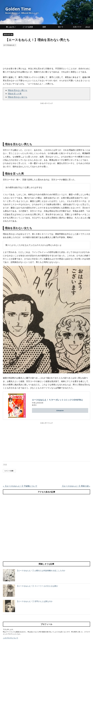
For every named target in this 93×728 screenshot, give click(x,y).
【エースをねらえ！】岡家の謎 (76, 486)
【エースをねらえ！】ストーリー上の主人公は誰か (37, 586)
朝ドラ (60, 27)
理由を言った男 (14, 93)
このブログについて (10, 638)
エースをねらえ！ (9, 45)
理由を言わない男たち (17, 90)
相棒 (44, 27)
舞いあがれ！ (11, 27)
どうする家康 (28, 27)
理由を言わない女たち (17, 97)
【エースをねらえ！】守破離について (20, 486)
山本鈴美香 (39, 403)
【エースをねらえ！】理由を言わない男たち (37, 40)
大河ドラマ (77, 27)
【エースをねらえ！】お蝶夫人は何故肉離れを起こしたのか (40, 570)
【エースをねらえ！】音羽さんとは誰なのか (34, 601)
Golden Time (18, 9)
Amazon (60, 410)
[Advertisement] (47, 57)
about (87, 27)
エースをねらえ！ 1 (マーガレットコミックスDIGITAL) (57, 399)
